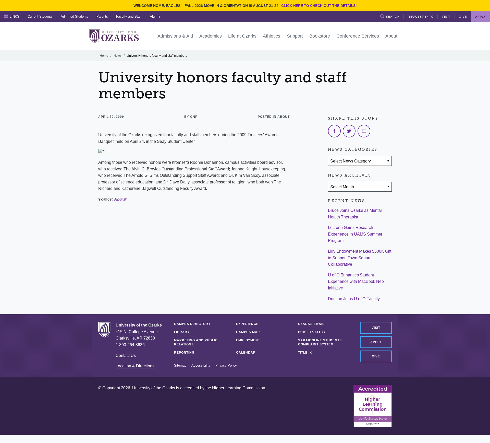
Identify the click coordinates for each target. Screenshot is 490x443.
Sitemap (180, 365)
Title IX (305, 352)
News (117, 55)
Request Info (421, 16)
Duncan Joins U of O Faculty (354, 299)
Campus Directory (192, 324)
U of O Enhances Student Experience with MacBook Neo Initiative (356, 281)
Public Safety (312, 332)
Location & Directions (135, 366)
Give (463, 16)
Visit (446, 16)
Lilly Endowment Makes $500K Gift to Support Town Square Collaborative (359, 257)
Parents (102, 16)
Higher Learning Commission (238, 388)
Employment (248, 340)
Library (182, 332)
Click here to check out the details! (319, 6)
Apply (376, 342)
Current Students (40, 16)
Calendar (246, 352)
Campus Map (248, 332)
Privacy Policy (226, 365)
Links (14, 16)
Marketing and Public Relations (196, 342)
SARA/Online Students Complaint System (320, 342)
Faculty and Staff (129, 16)
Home (104, 55)
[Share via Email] (364, 131)
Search (393, 16)
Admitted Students (74, 16)
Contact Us (126, 355)
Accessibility (200, 365)
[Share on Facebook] (334, 131)
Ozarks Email (311, 324)
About (120, 199)
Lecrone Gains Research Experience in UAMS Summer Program (355, 234)
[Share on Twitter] (349, 131)
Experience (247, 324)
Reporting (184, 352)
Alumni (155, 16)
